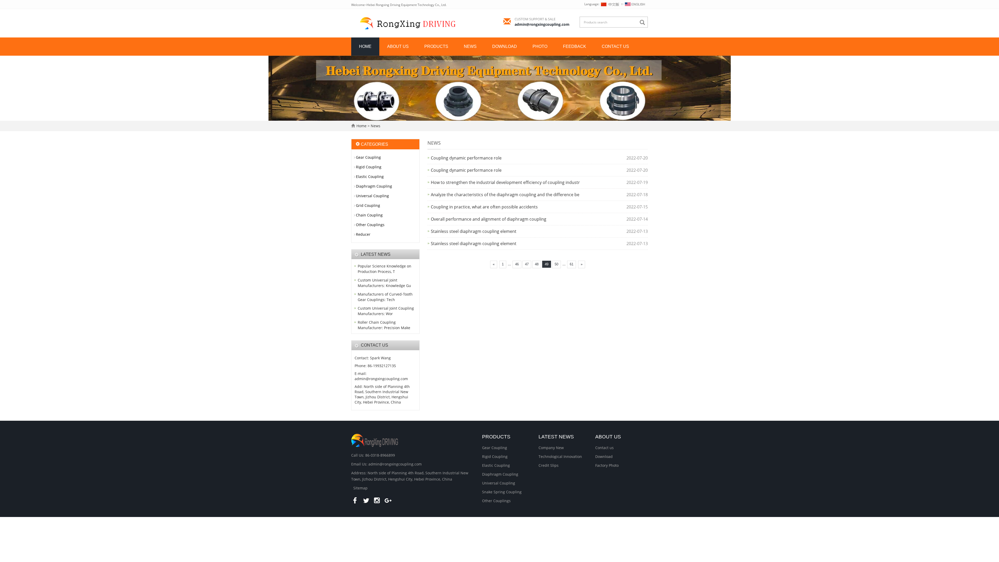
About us (398, 46)
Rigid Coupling (368, 166)
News (470, 46)
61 (571, 264)
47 (527, 264)
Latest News (556, 436)
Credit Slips (549, 465)
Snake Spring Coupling (502, 491)
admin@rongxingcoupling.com (542, 24)
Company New (551, 447)
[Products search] (644, 22)
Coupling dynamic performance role (466, 158)
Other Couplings (370, 224)
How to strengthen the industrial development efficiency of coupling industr (505, 182)
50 (556, 264)
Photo (540, 46)
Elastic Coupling (370, 176)
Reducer (363, 234)
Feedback (574, 46)
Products (436, 46)
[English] (635, 4)
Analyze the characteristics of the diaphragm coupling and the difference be (505, 194)
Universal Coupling (372, 195)
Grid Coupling (368, 205)
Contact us (615, 46)
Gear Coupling (368, 157)
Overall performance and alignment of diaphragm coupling (488, 219)
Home (365, 46)
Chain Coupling (369, 215)
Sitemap (360, 488)
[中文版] (610, 4)
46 (517, 264)
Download (504, 46)
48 (537, 264)
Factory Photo (607, 465)
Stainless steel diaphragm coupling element (473, 231)
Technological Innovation (560, 456)
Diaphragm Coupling (374, 186)
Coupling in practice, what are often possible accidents (484, 207)
